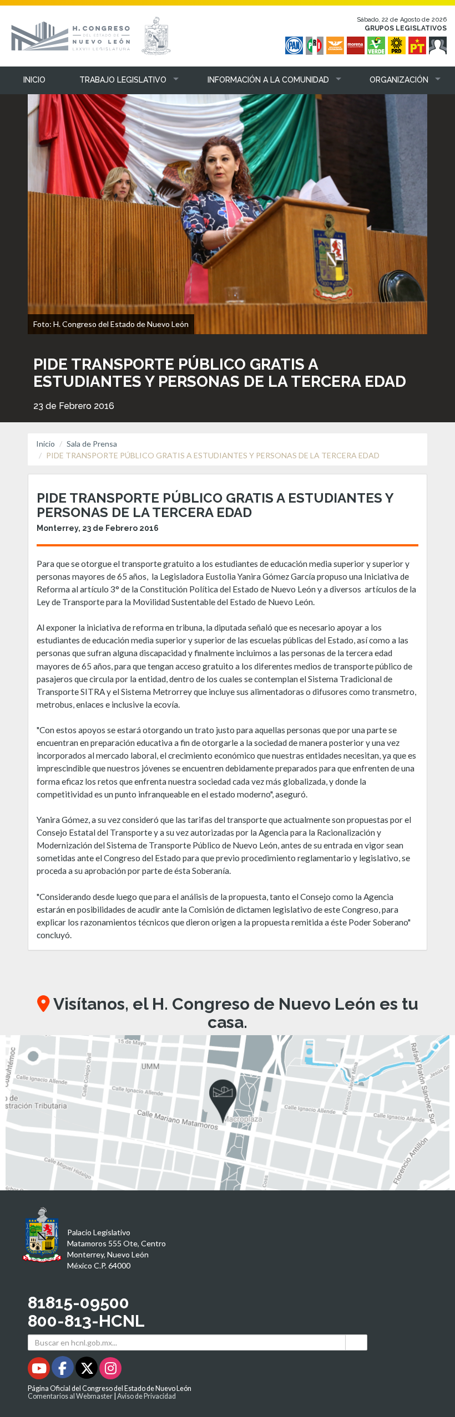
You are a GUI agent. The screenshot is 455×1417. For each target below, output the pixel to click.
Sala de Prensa (92, 443)
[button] (121, 79)
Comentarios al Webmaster (70, 1396)
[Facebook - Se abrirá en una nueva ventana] (63, 1370)
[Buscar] (356, 1342)
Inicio (45, 443)
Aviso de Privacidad (146, 1396)
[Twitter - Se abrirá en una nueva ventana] (87, 1370)
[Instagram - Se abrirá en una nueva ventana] (110, 1370)
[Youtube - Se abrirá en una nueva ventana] (40, 1370)
